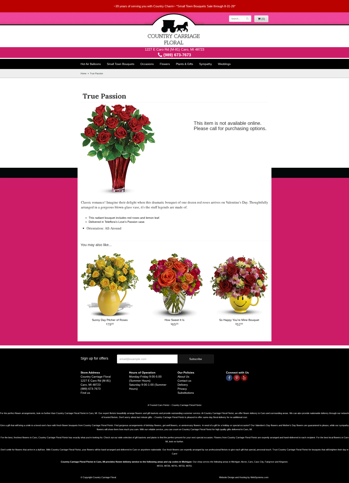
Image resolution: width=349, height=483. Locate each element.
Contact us (184, 380)
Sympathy (205, 64)
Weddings (224, 64)
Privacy (182, 388)
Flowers (165, 64)
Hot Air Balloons (91, 64)
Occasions (147, 64)
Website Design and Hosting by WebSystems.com (243, 477)
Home (83, 73)
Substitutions (186, 392)
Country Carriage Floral (174, 29)
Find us (85, 392)
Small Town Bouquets (120, 64)
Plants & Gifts (184, 64)
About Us (183, 376)
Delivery (183, 384)
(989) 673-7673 (176, 55)
